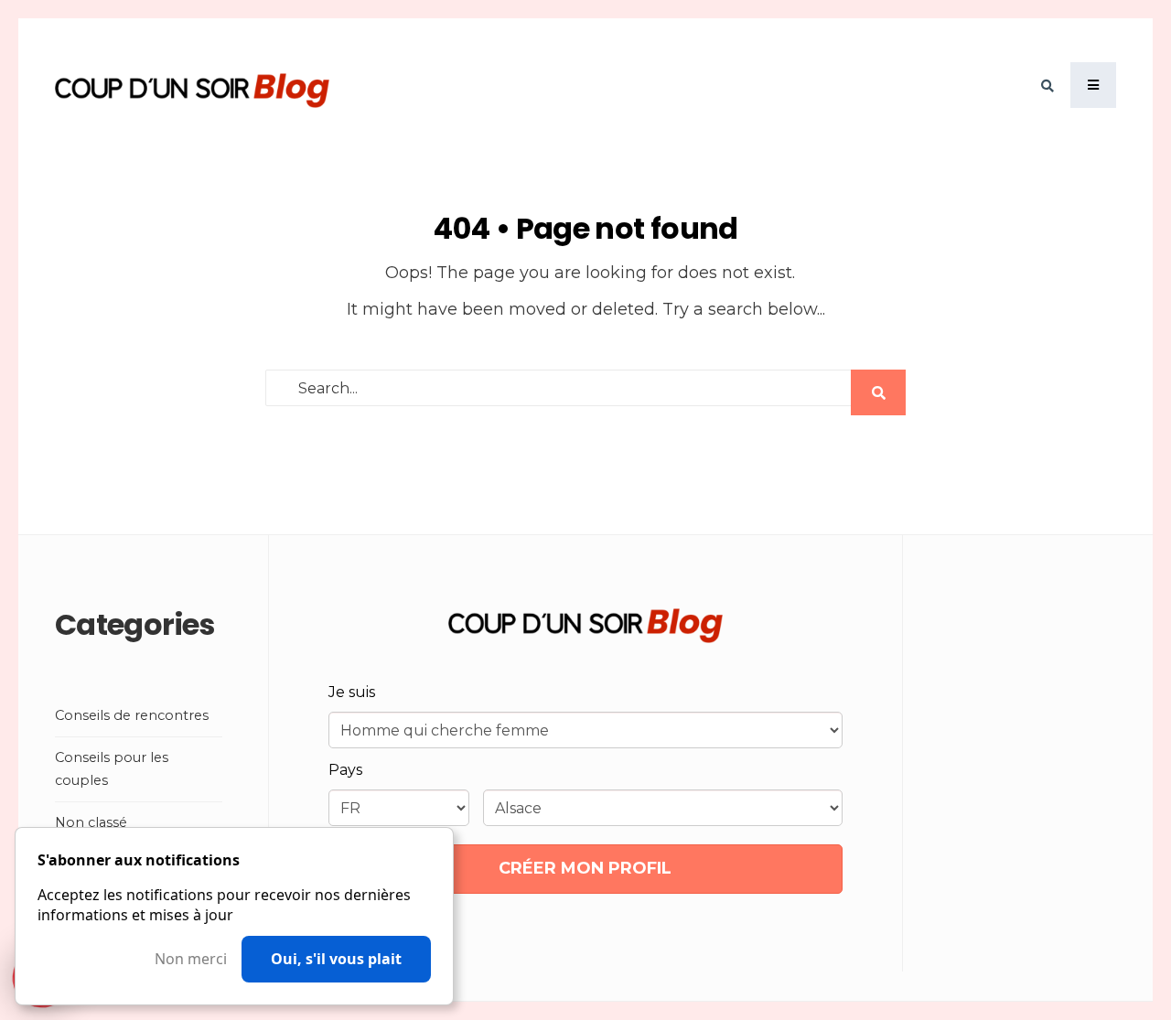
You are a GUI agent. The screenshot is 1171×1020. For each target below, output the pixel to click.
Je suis (351, 692)
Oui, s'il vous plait (336, 959)
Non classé (91, 822)
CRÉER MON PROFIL (585, 868)
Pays (345, 769)
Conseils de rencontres (132, 715)
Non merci (191, 959)
